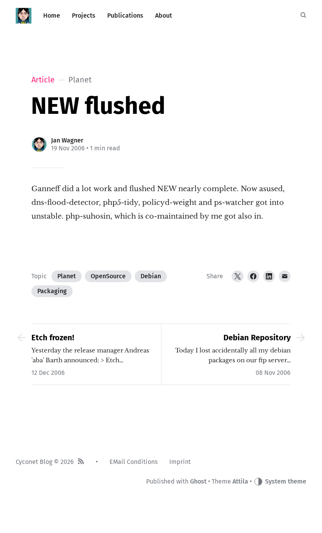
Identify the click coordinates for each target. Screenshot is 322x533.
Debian (151, 276)
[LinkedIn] (269, 276)
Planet (66, 276)
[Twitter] (237, 276)
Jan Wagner (67, 140)
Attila (240, 481)
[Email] (285, 276)
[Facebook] (253, 276)
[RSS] (81, 462)
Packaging (52, 291)
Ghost (198, 481)
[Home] (23, 16)
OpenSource (108, 276)
